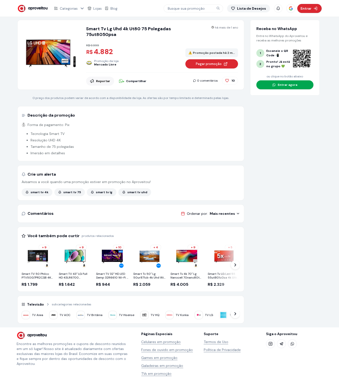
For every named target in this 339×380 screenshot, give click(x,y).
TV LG (209, 315)
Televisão (35, 304)
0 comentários (207, 81)
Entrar (306, 8)
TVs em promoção (156, 373)
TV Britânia (94, 315)
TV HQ (155, 315)
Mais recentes (222, 213)
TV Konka (182, 315)
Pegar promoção (209, 64)
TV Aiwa (37, 315)
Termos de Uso (216, 342)
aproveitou (38, 8)
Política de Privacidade (222, 350)
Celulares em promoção (161, 342)
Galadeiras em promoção (162, 365)
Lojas (97, 8)
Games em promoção (159, 357)
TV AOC (65, 315)
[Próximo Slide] (235, 264)
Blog (113, 8)
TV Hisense (126, 315)
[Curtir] (227, 81)
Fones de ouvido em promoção (167, 350)
